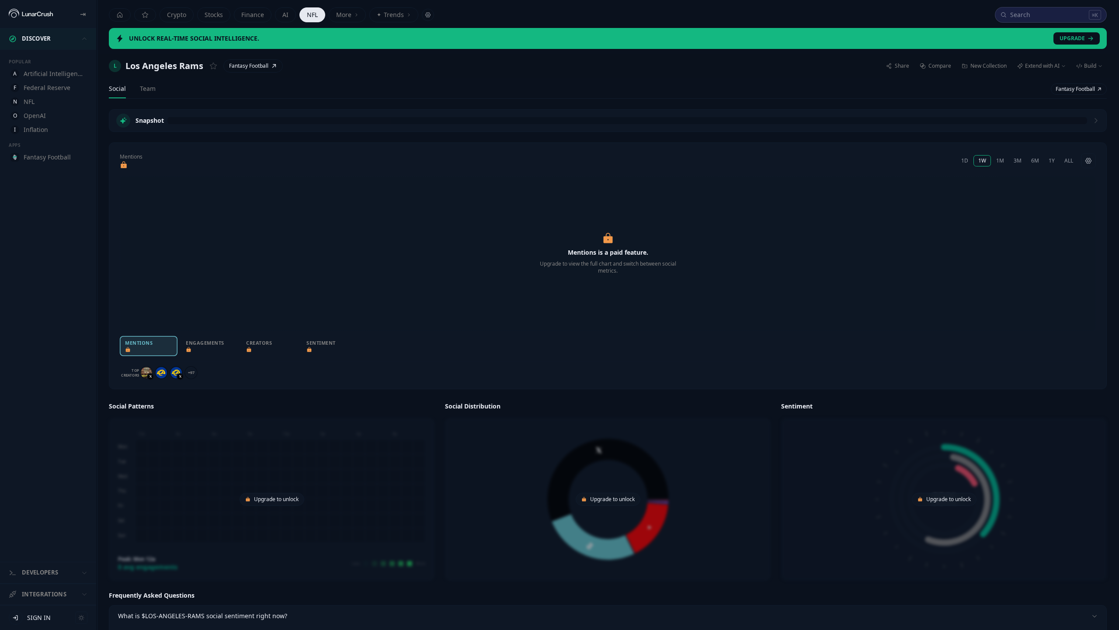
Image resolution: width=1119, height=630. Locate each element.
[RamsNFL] (176, 372)
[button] (271, 490)
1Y (1052, 160)
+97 (191, 372)
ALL (1068, 160)
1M (1000, 160)
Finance (252, 14)
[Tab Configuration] (428, 15)
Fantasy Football (248, 65)
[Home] (120, 14)
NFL (312, 14)
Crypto (176, 14)
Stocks (214, 14)
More (343, 14)
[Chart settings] (1088, 160)
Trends (390, 14)
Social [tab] (117, 88)
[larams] (161, 372)
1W (982, 160)
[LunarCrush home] (31, 14)
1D (964, 160)
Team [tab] (148, 88)
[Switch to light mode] (81, 618)
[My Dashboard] (145, 14)
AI (285, 14)
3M (1018, 160)
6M (1035, 160)
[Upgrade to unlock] (124, 165)
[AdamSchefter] (146, 372)
